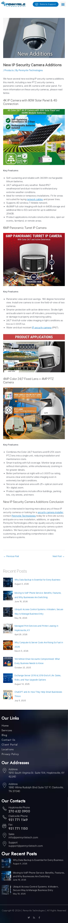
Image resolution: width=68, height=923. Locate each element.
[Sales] (4, 836)
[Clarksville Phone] (4, 818)
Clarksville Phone (18, 816)
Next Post (59, 556)
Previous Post (11, 556)
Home (5, 725)
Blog (4, 735)
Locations (8, 749)
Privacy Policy (10, 754)
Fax (10, 824)
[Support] (4, 844)
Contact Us (8, 740)
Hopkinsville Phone (19, 807)
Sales (11, 834)
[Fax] (4, 826)
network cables (35, 199)
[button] (63, 4)
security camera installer (50, 512)
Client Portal (10, 744)
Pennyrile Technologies (24, 515)
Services (7, 730)
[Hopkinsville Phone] (4, 809)
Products (9, 70)
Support (13, 842)
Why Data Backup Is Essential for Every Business (37, 579)
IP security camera (42, 327)
